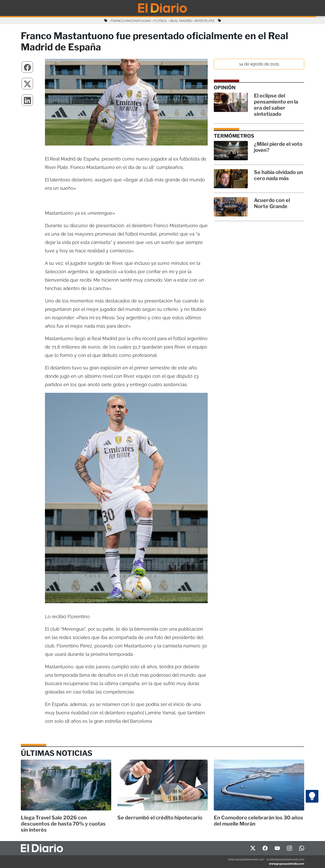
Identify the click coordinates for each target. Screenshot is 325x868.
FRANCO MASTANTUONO (131, 21)
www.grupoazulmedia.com (286, 863)
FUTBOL (160, 21)
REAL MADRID (181, 21)
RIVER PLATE (204, 21)
